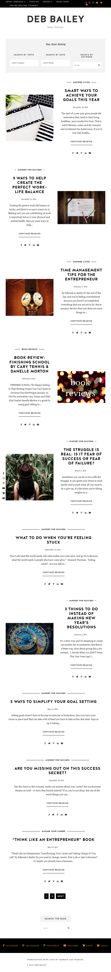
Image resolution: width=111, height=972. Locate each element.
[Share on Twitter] (77, 153)
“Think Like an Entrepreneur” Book (53, 839)
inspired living (81, 82)
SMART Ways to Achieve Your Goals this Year (81, 95)
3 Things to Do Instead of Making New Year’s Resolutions (81, 618)
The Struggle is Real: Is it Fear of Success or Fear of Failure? (81, 456)
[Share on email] (90, 153)
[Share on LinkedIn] (85, 153)
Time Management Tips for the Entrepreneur (81, 275)
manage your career (53, 831)
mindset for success (30, 170)
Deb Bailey (55, 19)
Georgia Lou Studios (71, 960)
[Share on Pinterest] (81, 153)
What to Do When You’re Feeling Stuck (54, 540)
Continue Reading (81, 141)
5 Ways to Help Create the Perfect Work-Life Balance (29, 185)
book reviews (29, 349)
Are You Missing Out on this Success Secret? (57, 771)
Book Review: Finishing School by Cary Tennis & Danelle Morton (29, 364)
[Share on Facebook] (73, 153)
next (61, 896)
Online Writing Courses (24, 5)
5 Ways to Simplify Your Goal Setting (53, 701)
